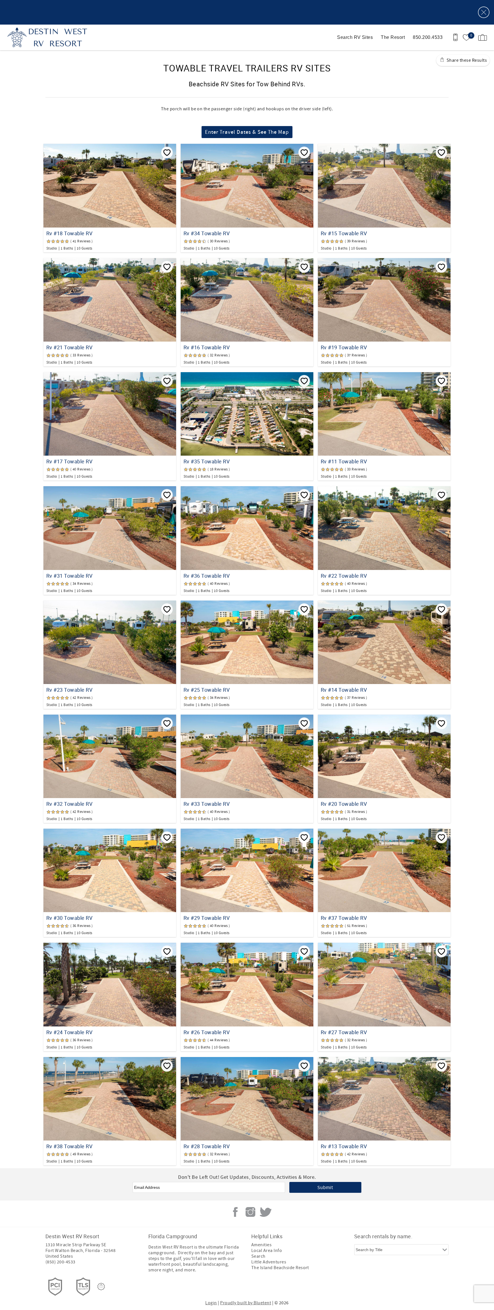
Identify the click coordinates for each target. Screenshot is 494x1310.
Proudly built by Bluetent (245, 1303)
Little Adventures (268, 1262)
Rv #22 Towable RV (344, 575)
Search (258, 1256)
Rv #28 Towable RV (207, 1146)
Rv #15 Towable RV (344, 233)
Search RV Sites (355, 37)
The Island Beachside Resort (280, 1268)
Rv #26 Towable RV (207, 1032)
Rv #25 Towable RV (207, 689)
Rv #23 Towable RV (69, 689)
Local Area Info (266, 1250)
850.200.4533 (428, 37)
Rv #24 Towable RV (69, 1032)
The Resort (393, 37)
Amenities (261, 1245)
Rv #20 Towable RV (344, 803)
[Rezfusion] (101, 1286)
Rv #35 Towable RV (207, 461)
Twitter (265, 1212)
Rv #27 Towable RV (344, 1032)
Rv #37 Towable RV (344, 917)
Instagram (250, 1212)
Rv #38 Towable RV (69, 1146)
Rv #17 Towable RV (69, 461)
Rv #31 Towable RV (69, 575)
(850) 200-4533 (60, 1262)
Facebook (235, 1212)
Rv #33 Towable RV (207, 803)
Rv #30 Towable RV (69, 917)
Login (211, 1303)
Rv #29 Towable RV (207, 917)
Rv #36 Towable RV (207, 575)
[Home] (43, 37)
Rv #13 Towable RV (344, 1146)
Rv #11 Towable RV (344, 461)
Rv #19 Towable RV (344, 347)
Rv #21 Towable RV (69, 347)
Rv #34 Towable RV (207, 233)
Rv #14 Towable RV (344, 689)
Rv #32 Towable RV (69, 803)
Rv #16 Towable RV (207, 347)
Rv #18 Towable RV (69, 233)
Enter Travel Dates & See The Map (247, 132)
